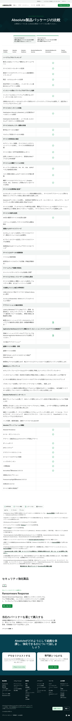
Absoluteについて (64, 684)
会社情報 (38, 5)
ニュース (62, 692)
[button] (39, 1)
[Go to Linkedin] (66, 715)
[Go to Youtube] (69, 715)
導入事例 (16, 690)
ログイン (64, 1)
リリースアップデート (6, 691)
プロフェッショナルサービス (29, 693)
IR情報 (61, 689)
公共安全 (27, 696)
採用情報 (62, 696)
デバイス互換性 (40, 685)
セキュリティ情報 (6, 694)
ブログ (19, 5)
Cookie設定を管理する (7, 711)
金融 (26, 685)
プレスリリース (63, 690)
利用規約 (14, 707)
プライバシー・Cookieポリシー (26, 707)
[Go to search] (69, 1)
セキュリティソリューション (18, 686)
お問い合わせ (63, 697)
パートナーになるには (41, 688)
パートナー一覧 (40, 684)
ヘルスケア (27, 689)
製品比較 (4, 687)
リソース (33, 5)
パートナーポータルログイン (41, 691)
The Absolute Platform (5, 684)
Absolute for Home (6, 695)
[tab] (24, 39)
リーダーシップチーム (64, 686)
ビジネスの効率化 (18, 689)
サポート (43, 5)
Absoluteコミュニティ (53, 694)
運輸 (26, 697)
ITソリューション (18, 684)
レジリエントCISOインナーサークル (52, 1)
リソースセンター (53, 685)
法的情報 (62, 694)
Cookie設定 (20, 715)
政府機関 (27, 687)
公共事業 (27, 699)
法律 (26, 691)
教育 (26, 684)
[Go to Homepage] (7, 5)
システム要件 (5, 689)
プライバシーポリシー (7, 715)
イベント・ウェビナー (53, 688)
